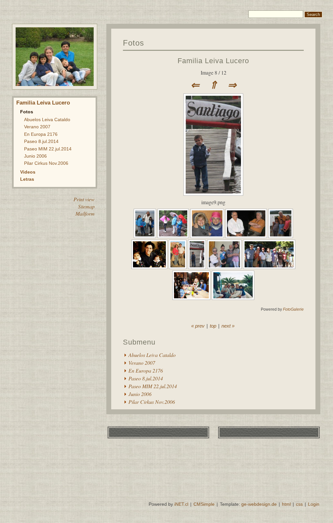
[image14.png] (173, 236)
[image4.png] (269, 266)
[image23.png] (178, 266)
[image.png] (280, 236)
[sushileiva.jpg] (192, 297)
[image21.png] (247, 236)
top (213, 326)
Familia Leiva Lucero (43, 103)
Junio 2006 (35, 156)
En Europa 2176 (41, 134)
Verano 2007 (37, 126)
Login (313, 504)
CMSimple (204, 504)
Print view (84, 199)
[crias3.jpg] (233, 297)
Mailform (85, 213)
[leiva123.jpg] (150, 266)
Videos (27, 172)
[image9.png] (213, 193)
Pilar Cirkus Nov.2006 (46, 163)
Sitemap (86, 206)
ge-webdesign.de (259, 504)
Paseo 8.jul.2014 (41, 141)
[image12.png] (207, 236)
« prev (198, 326)
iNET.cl (181, 504)
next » (227, 326)
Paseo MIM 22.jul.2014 (48, 148)
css (299, 504)
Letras (27, 179)
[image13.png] (146, 236)
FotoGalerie (293, 309)
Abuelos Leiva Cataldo (47, 119)
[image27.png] (225, 266)
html (286, 504)
